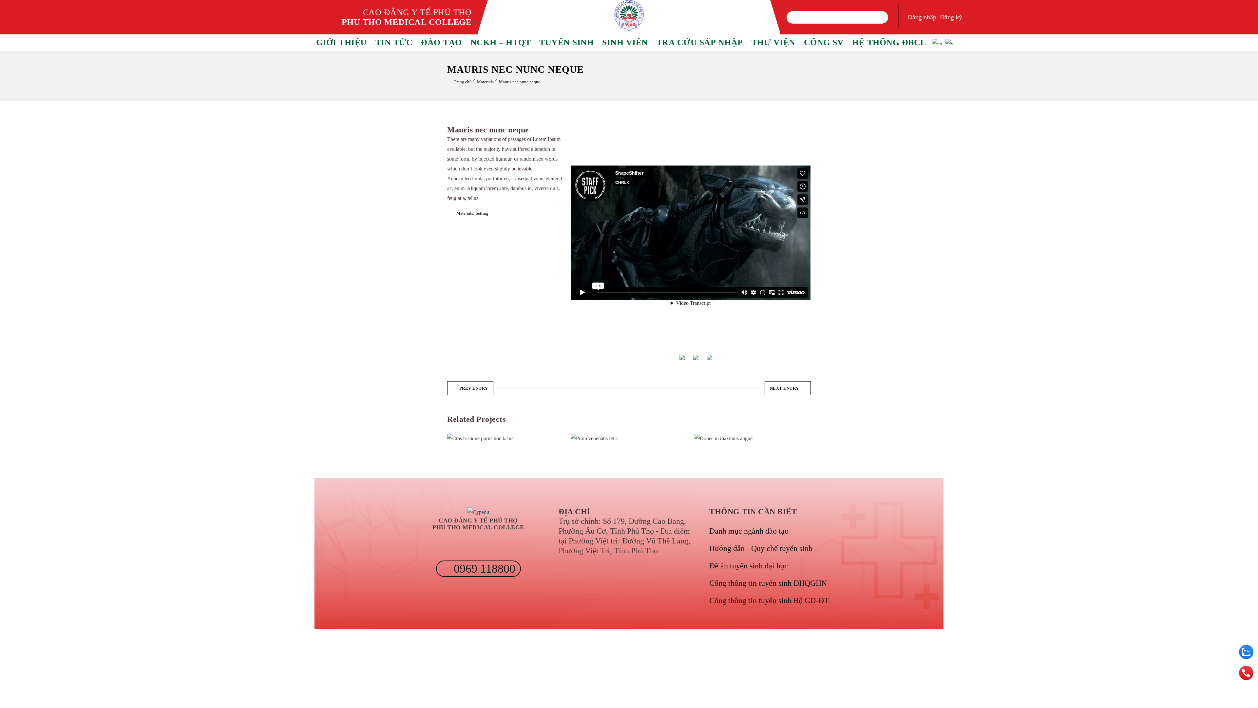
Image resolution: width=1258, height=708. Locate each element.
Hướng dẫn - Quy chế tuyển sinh (760, 548)
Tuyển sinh (566, 42)
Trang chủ (463, 81)
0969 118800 (483, 568)
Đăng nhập (922, 17)
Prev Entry (473, 388)
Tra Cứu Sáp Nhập (700, 42)
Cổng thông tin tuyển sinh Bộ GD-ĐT (769, 600)
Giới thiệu (341, 42)
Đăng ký (951, 17)
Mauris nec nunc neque (519, 81)
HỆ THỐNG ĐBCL (889, 42)
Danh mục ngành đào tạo (749, 531)
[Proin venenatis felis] (583, 438)
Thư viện (773, 42)
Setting (482, 213)
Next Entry (784, 388)
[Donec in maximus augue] (707, 438)
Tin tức (394, 42)
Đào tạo (441, 42)
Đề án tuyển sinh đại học (748, 565)
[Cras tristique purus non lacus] (459, 438)
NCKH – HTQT (500, 42)
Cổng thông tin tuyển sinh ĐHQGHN (768, 583)
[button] (795, 17)
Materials (485, 81)
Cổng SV (824, 42)
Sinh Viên (625, 42)
